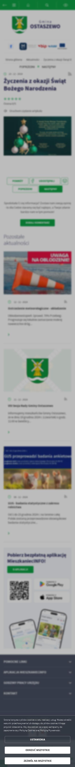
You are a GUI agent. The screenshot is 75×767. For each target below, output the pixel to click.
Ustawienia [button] (37, 739)
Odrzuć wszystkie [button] (37, 750)
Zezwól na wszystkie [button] (38, 761)
